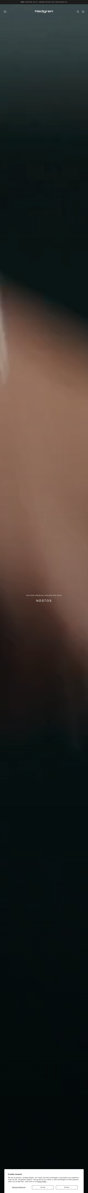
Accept (42, 1187)
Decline (66, 1187)
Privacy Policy (42, 1181)
